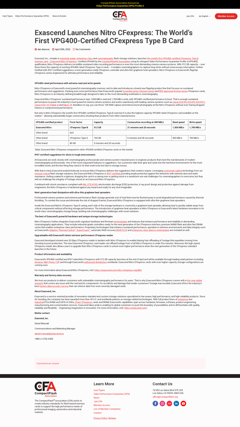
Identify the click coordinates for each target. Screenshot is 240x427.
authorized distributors (95, 262)
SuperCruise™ (83, 230)
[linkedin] (176, 403)
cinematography (105, 58)
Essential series (131, 91)
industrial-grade (68, 58)
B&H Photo (49, 262)
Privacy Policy (100, 418)
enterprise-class (84, 58)
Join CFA (190, 16)
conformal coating (173, 170)
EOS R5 (191, 102)
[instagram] (46, 418)
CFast (78, 302)
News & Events (59, 16)
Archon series (181, 91)
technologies (120, 221)
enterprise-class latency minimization (150, 230)
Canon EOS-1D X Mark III (47, 105)
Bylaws (112, 418)
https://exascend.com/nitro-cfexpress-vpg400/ (118, 270)
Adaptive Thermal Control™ (62, 230)
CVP (57, 262)
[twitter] (41, 418)
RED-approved (166, 91)
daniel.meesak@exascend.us (49, 333)
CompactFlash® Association (116, 61)
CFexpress (87, 302)
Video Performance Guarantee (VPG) (32, 16)
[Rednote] (169, 403)
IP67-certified (113, 173)
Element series (147, 91)
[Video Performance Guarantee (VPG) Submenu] (49, 16)
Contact (98, 413)
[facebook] (36, 418)
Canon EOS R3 (179, 102)
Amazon (39, 262)
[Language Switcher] (210, 16)
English (205, 16)
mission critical (42, 173)
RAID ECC (121, 230)
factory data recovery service (54, 286)
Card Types (7, 16)
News (97, 397)
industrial (39, 302)
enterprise (183, 299)
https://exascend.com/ (135, 308)
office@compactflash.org (165, 397)
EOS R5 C (200, 102)
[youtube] (183, 403)
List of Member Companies (107, 409)
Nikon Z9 (67, 105)
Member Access (102, 405)
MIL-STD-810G (90, 184)
